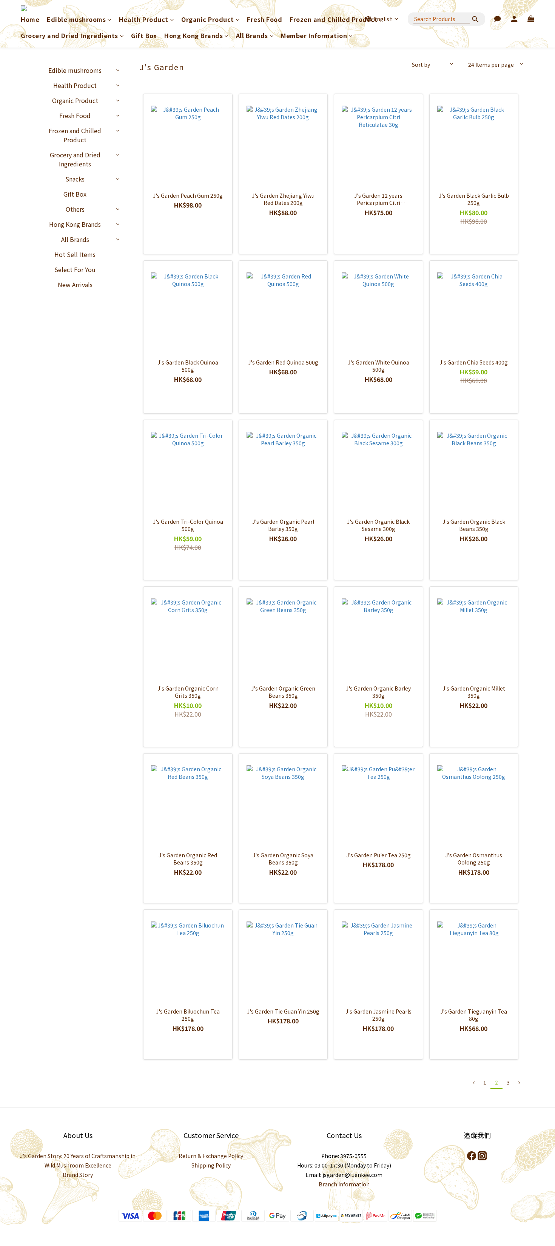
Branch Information (344, 1184)
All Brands (252, 35)
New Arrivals (75, 284)
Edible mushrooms (76, 19)
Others (75, 209)
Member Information (314, 35)
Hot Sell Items (75, 254)
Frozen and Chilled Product (334, 19)
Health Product (143, 19)
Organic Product (207, 19)
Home (30, 19)
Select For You (75, 269)
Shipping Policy (211, 1165)
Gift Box (144, 35)
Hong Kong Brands (193, 35)
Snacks (75, 178)
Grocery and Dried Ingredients (69, 35)
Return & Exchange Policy (211, 1156)
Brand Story (78, 1174)
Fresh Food (264, 19)
